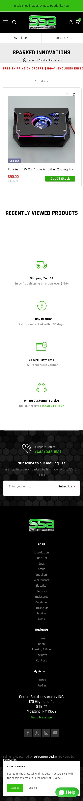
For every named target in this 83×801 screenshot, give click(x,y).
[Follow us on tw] (37, 733)
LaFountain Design (45, 757)
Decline (33, 788)
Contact (41, 660)
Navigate (41, 655)
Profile (41, 685)
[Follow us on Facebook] (28, 733)
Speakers (42, 575)
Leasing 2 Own (41, 649)
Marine (41, 613)
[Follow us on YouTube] (55, 733)
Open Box (42, 558)
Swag (41, 619)
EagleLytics (10, 760)
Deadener (41, 602)
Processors (42, 608)
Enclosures (41, 597)
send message (41, 718)
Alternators (41, 580)
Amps (41, 569)
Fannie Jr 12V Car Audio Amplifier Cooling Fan (41, 169)
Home (31, 60)
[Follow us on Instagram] (46, 733)
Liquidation (41, 552)
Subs (41, 564)
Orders (41, 680)
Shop (41, 644)
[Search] (14, 22)
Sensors (41, 591)
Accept (15, 788)
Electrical (41, 586)
